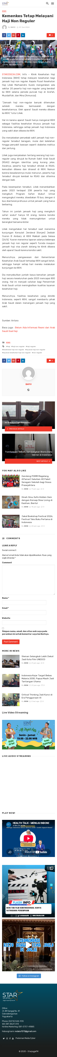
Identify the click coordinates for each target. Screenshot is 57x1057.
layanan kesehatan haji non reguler (17, 353)
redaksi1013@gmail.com (25, 1031)
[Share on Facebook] (4, 35)
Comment (7, 562)
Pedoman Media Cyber (25, 1038)
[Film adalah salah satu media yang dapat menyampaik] (28, 891)
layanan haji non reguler (35, 350)
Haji (8, 346)
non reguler (37, 353)
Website (6, 618)
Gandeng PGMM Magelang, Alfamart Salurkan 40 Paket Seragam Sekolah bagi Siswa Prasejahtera (36, 480)
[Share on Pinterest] (18, 35)
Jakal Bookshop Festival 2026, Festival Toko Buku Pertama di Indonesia (37, 519)
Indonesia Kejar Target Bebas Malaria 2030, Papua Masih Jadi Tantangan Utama (38, 678)
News (4, 11)
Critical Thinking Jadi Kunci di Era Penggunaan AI (37, 696)
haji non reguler (18, 346)
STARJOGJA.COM (11, 74)
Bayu (13, 27)
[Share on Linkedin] (23, 35)
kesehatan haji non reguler (13, 350)
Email (5, 608)
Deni (26, 489)
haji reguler (31, 346)
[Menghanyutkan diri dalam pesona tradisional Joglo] (28, 945)
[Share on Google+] (13, 35)
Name (5, 598)
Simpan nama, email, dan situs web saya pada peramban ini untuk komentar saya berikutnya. (25, 632)
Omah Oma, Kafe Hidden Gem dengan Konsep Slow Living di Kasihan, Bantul (37, 500)
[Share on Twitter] (9, 35)
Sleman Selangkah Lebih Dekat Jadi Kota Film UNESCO (38, 658)
